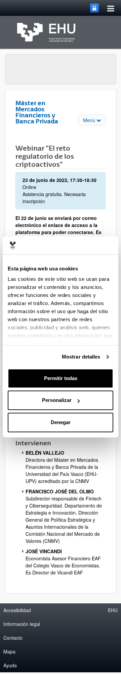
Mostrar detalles (81, 357)
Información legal (21, 624)
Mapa (9, 651)
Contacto (13, 637)
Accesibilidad (17, 610)
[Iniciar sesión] (94, 8)
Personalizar (57, 400)
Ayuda (10, 665)
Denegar (61, 422)
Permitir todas (60, 378)
